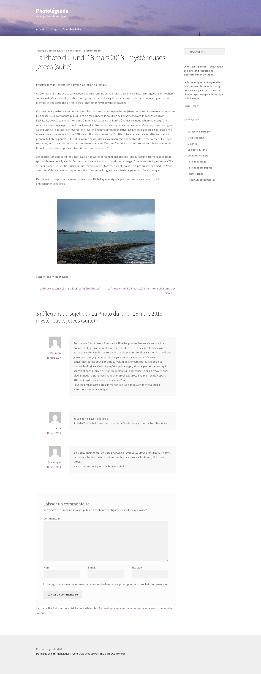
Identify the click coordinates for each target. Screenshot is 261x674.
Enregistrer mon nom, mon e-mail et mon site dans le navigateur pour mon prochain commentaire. (107, 584)
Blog (54, 29)
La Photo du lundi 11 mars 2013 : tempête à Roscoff (70, 288)
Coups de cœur (196, 137)
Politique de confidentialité (52, 653)
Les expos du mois (198, 155)
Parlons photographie (200, 167)
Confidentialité (72, 29)
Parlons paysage (197, 161)
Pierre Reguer (73, 50)
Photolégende (52, 10)
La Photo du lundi (58, 276)
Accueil (40, 29)
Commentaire (53, 518)
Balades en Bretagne (199, 131)
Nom (47, 567)
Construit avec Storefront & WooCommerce (99, 653)
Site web (137, 567)
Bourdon (55, 353)
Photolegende (195, 173)
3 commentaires (93, 50)
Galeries (192, 143)
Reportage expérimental (201, 179)
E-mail (92, 567)
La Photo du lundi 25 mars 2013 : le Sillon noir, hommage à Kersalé (141, 290)
